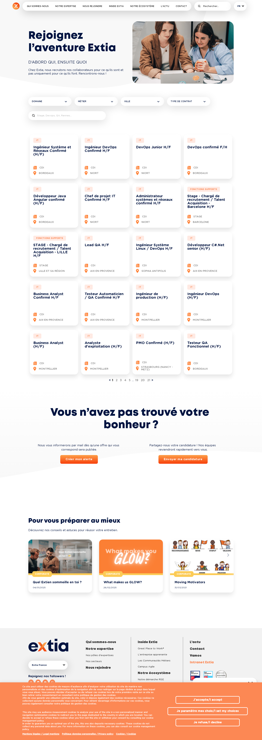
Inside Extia (116, 6)
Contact (181, 6)
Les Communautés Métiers (154, 660)
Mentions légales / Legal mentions (40, 734)
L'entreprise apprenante (152, 654)
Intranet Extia (202, 662)
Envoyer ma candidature (183, 459)
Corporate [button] (42, 574)
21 (148, 380)
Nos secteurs (94, 661)
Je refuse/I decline (208, 722)
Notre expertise (65, 6)
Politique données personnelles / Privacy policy (87, 734)
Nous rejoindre (92, 6)
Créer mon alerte (79, 459)
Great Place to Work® (151, 648)
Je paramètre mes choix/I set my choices (208, 711)
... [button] (133, 380)
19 (136, 380)
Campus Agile (146, 666)
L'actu (165, 6)
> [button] (152, 380)
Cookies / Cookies (126, 734)
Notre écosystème (142, 6)
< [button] (110, 380)
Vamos (195, 655)
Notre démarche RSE (151, 679)
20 (143, 380)
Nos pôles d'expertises (100, 655)
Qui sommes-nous (38, 6)
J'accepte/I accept (207, 699)
